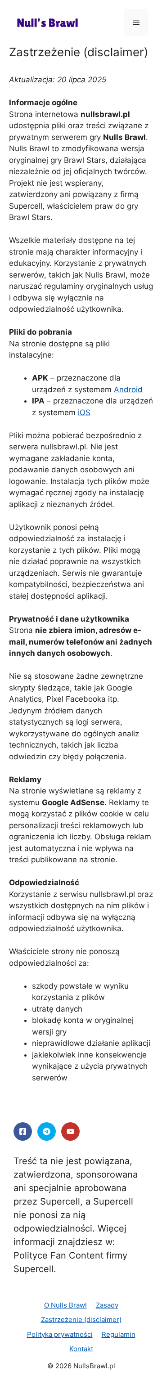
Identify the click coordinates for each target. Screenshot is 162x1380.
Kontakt (81, 1348)
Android (128, 389)
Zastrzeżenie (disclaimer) (81, 1319)
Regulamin (118, 1334)
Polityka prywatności (60, 1334)
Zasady (107, 1305)
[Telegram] (46, 1131)
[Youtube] (70, 1131)
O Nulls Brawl (65, 1305)
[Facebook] (23, 1131)
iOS (84, 412)
